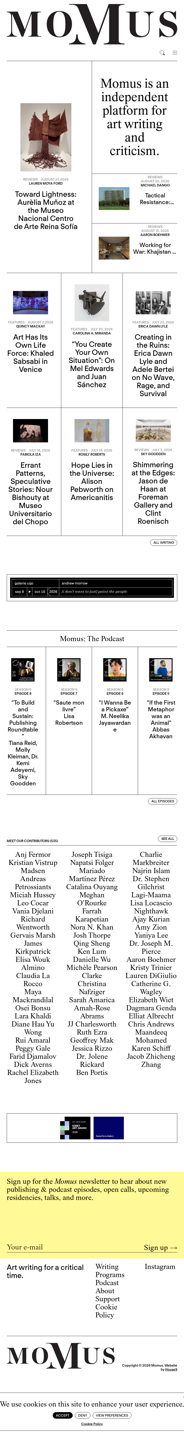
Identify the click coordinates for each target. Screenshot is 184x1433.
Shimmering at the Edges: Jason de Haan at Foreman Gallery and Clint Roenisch (153, 493)
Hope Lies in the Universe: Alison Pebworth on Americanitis (92, 481)
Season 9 (23, 690)
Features (16, 322)
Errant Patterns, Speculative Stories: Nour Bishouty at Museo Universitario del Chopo (30, 493)
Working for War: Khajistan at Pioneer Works (155, 251)
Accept (62, 1415)
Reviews (30, 179)
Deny (82, 1415)
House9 (171, 1369)
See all (167, 839)
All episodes (162, 801)
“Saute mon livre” (68, 706)
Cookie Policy (92, 1424)
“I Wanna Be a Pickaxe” (115, 706)
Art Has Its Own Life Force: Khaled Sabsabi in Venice (30, 353)
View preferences (112, 1415)
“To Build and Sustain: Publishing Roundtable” (23, 719)
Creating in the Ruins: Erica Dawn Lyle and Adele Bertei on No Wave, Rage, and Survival (153, 365)
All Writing (163, 543)
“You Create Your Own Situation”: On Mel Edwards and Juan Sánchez (92, 364)
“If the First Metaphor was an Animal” (161, 712)
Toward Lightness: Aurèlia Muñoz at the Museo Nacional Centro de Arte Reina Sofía (46, 210)
